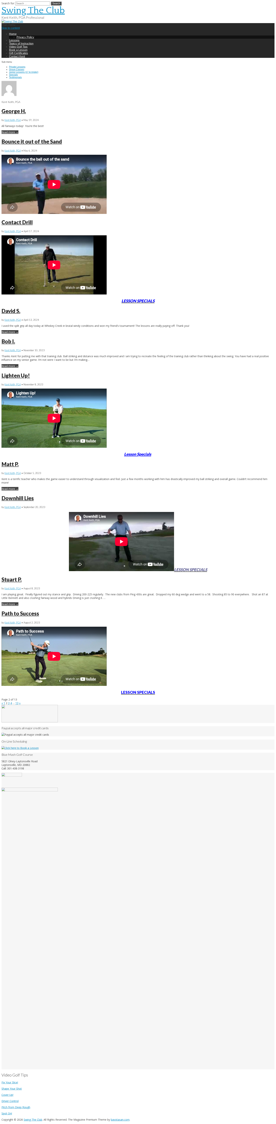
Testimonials (15, 77)
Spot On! (7, 1113)
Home (13, 33)
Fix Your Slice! (10, 1082)
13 (16, 703)
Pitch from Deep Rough (16, 1107)
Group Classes (16, 69)
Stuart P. (12, 579)
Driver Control (10, 1101)
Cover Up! (7, 1095)
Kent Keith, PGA (13, 120)
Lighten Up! (16, 375)
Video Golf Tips (18, 46)
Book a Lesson (18, 49)
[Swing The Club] (12, 21)
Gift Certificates (18, 53)
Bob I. (8, 341)
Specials (13, 74)
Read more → (10, 132)
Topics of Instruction (21, 43)
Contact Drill (17, 222)
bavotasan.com (120, 1119)
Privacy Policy (25, 37)
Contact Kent (17, 56)
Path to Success (20, 613)
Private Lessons (17, 67)
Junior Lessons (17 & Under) (23, 72)
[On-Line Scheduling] (20, 748)
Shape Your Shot (12, 1088)
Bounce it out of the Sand (32, 141)
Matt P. (10, 464)
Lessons (14, 40)
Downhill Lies (18, 498)
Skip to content (11, 27)
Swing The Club (33, 10)
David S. (11, 311)
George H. (14, 111)
